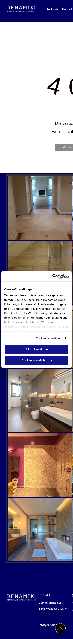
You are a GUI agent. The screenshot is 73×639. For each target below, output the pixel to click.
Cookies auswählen (49, 338)
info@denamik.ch (50, 625)
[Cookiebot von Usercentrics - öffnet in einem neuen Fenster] (52, 276)
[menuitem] (52, 9)
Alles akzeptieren (36, 349)
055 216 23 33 (48, 616)
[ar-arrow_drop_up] (60, 632)
